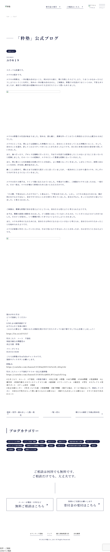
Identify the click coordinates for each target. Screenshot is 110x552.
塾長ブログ (51, 441)
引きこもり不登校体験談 (15, 445)
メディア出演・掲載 (30, 441)
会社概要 (77, 534)
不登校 (42, 441)
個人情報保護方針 (62, 534)
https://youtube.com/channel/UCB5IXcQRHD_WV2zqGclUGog (36, 374)
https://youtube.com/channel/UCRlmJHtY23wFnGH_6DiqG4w (36, 367)
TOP (7, 16)
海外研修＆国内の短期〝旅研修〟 (78, 445)
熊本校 (94, 445)
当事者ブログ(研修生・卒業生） (36, 445)
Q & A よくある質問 (14, 441)
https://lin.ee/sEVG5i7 (17, 333)
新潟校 (51, 445)
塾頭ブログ (62, 441)
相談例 (19, 449)
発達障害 (10, 449)
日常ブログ (11, 51)
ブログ (15, 16)
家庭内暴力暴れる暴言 (76, 441)
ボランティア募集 (36, 534)
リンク (49, 534)
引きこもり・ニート (92, 441)
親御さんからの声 (31, 449)
